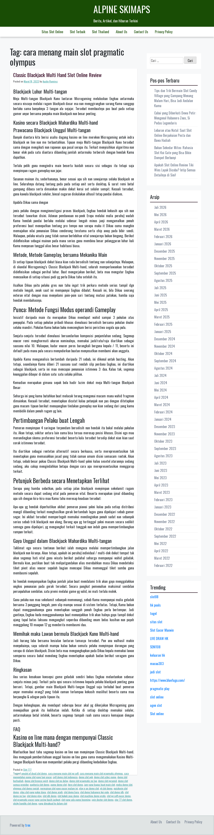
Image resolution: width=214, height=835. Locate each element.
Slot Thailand (100, 31)
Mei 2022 (160, 543)
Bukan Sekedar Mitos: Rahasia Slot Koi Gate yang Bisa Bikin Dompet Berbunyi (173, 152)
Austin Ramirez (50, 81)
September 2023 (165, 448)
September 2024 (165, 360)
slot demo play (34, 796)
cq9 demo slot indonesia (65, 777)
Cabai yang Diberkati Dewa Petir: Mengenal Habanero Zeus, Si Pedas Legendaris (175, 117)
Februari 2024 (163, 411)
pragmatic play (159, 688)
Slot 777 (27, 769)
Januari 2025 (162, 331)
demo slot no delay (58, 781)
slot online (156, 696)
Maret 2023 (162, 492)
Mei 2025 (160, 302)
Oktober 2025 (163, 265)
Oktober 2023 (163, 441)
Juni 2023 (160, 470)
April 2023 (161, 485)
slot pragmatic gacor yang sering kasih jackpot (36, 799)
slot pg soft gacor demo (119, 796)
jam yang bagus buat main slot (99, 784)
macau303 (157, 663)
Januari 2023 (162, 506)
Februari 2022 (163, 565)
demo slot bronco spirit (36, 781)
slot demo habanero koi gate (94, 792)
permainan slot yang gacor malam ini (59, 788)
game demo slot (59, 784)
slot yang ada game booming (75, 799)
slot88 (154, 596)
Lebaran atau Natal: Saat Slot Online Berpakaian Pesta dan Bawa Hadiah (173, 135)
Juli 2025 (160, 287)
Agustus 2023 (163, 455)
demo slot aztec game (105, 777)
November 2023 (164, 433)
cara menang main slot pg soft (63, 773)
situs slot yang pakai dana (33, 792)
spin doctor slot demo (102, 799)
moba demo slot (124, 784)
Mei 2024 (160, 390)
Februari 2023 (163, 499)
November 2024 (164, 346)
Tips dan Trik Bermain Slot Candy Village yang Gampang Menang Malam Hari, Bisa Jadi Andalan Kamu (175, 98)
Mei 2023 (160, 477)
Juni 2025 (160, 295)
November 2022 (164, 521)
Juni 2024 (160, 382)
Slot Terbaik (77, 31)
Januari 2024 (162, 419)
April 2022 (161, 550)
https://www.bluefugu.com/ (167, 680)
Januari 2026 (162, 243)
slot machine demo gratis (93, 796)
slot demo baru (71, 792)
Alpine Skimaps (121, 9)
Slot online (157, 713)
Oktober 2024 (163, 353)
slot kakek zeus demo (68, 796)
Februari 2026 (163, 236)
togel (153, 613)
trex (27, 825)
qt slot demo (106, 788)
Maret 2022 (162, 558)
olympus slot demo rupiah (26, 788)
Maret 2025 (162, 316)
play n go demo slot (89, 788)
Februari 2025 (163, 324)
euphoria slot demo (39, 784)
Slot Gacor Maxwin (162, 630)
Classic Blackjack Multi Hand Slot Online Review (57, 75)
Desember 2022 (164, 514)
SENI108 (155, 646)
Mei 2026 (160, 214)
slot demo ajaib (55, 792)
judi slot (155, 671)
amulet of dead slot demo (34, 773)
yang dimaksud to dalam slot (52, 803)
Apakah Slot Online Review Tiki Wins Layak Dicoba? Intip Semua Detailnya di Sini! (174, 169)
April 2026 (161, 221)
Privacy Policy (163, 31)
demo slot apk (86, 777)
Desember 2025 (164, 251)
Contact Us (141, 31)
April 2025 (161, 309)
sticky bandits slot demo (25, 803)
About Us (121, 31)
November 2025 (164, 258)
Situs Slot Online (52, 31)
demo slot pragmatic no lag (83, 781)
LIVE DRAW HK (159, 638)
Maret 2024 (162, 404)
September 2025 (165, 273)
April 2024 (161, 397)
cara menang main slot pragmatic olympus (101, 773)
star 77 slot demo (123, 799)
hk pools (155, 605)
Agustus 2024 (163, 368)
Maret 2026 (162, 229)
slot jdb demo (49, 796)
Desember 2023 (164, 426)
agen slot (156, 705)
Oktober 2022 (163, 528)
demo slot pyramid (107, 781)
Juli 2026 (160, 207)
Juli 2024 (160, 375)
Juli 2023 (160, 463)
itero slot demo (75, 784)
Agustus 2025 (163, 280)
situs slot (156, 621)
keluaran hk (157, 655)
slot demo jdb (117, 792)
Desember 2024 (164, 338)
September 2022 (165, 536)
